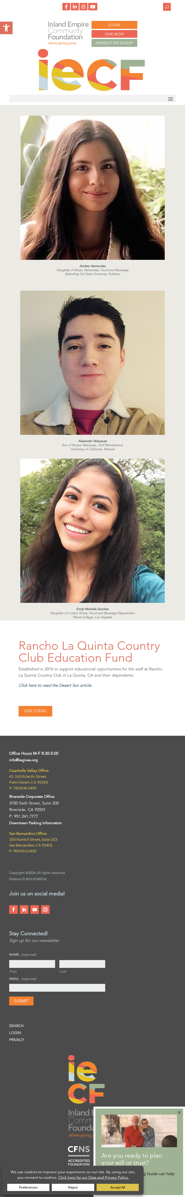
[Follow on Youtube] (34, 909)
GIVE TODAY (35, 711)
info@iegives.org (23, 760)
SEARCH (16, 1025)
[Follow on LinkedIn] (24, 909)
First (13, 971)
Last (62, 971)
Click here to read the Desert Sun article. (55, 685)
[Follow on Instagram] (45, 909)
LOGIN (114, 25)
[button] (6, 28)
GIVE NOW (114, 34)
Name (22, 954)
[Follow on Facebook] (13, 909)
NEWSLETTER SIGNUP (114, 43)
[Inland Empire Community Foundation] (91, 90)
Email (22, 979)
